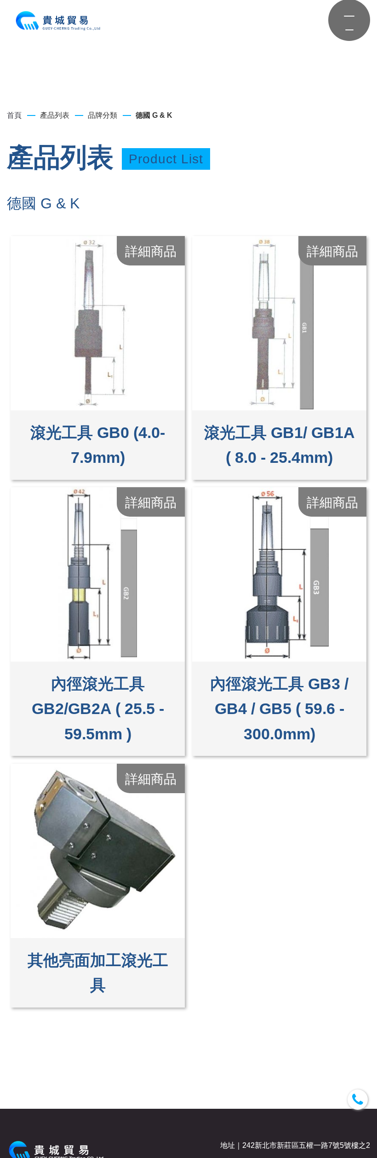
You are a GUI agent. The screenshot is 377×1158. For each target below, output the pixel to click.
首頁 (14, 115)
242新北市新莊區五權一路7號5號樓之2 (306, 1145)
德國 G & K (154, 115)
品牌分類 (102, 115)
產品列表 (54, 115)
